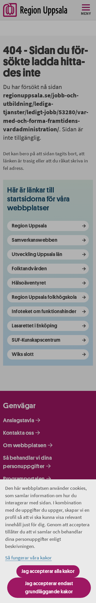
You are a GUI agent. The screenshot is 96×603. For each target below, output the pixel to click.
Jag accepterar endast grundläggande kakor (49, 587)
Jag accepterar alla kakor (48, 571)
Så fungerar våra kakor (28, 558)
